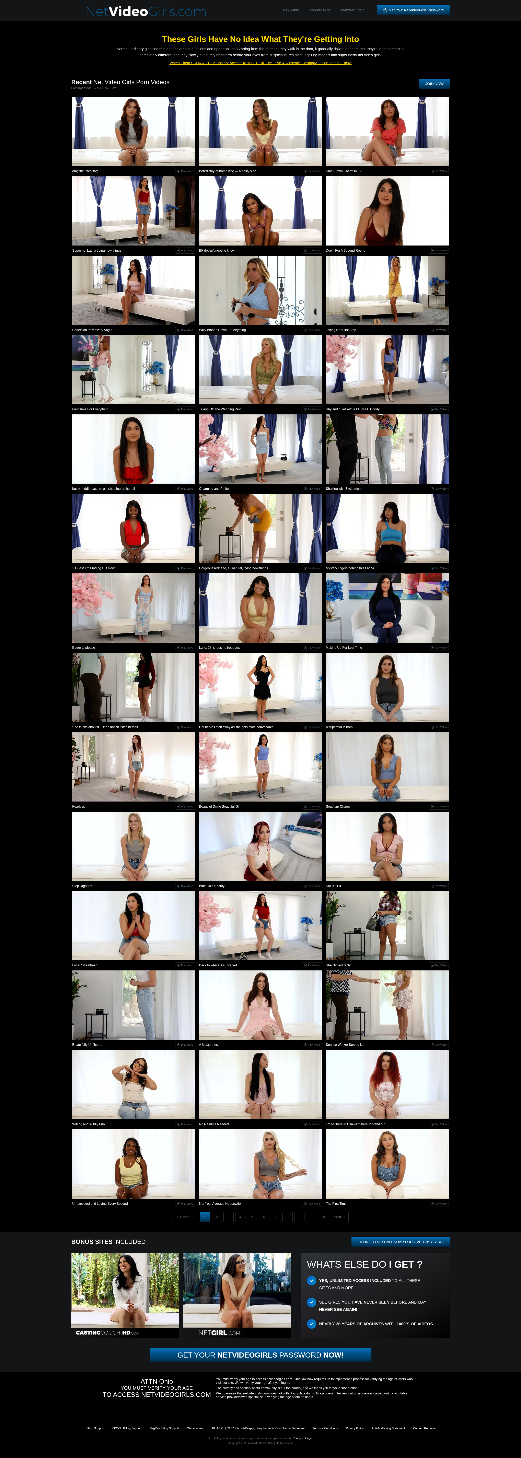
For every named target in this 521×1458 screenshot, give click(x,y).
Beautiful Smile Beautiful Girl (220, 806)
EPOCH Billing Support (127, 1428)
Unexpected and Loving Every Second (100, 1203)
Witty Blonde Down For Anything (222, 330)
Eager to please (83, 647)
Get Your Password (260, 1355)
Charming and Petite (214, 488)
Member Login (352, 10)
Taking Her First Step (341, 330)
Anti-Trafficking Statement (388, 1428)
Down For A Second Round (345, 250)
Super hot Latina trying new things (96, 250)
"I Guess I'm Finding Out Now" (94, 568)
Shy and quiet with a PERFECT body (353, 409)
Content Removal (424, 1428)
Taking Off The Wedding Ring (220, 409)
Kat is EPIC (334, 886)
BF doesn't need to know (217, 250)
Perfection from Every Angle (92, 330)
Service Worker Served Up (345, 1044)
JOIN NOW (434, 84)
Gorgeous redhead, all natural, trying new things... (234, 568)
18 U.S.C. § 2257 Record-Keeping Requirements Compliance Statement (258, 1428)
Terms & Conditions (325, 1428)
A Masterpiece (209, 1044)
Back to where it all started (218, 965)
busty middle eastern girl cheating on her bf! (103, 488)
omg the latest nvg (85, 171)
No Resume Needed (214, 1124)
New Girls (291, 10)
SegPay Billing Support (164, 1428)
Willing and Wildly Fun (88, 1124)
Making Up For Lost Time (344, 647)
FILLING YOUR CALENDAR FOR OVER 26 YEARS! (401, 1242)
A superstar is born (339, 727)
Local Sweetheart (84, 965)
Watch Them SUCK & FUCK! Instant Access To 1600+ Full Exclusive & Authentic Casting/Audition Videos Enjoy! (261, 63)
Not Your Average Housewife (220, 1203)
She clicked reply (338, 965)
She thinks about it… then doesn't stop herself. (105, 727)
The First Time (336, 1203)
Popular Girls (320, 10)
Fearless (78, 806)
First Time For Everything (90, 409)
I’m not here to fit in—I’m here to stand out (355, 1124)
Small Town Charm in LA (344, 171)
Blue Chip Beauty (211, 886)
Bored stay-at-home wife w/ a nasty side (227, 171)
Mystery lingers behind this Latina (350, 568)
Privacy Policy (355, 1428)
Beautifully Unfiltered (87, 1044)
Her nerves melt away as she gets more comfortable (236, 727)
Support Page (303, 1438)
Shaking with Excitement (343, 488)
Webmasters (195, 1428)
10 (323, 1217)
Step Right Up (82, 886)
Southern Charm (338, 806)
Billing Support (95, 1428)
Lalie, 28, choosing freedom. (219, 647)
